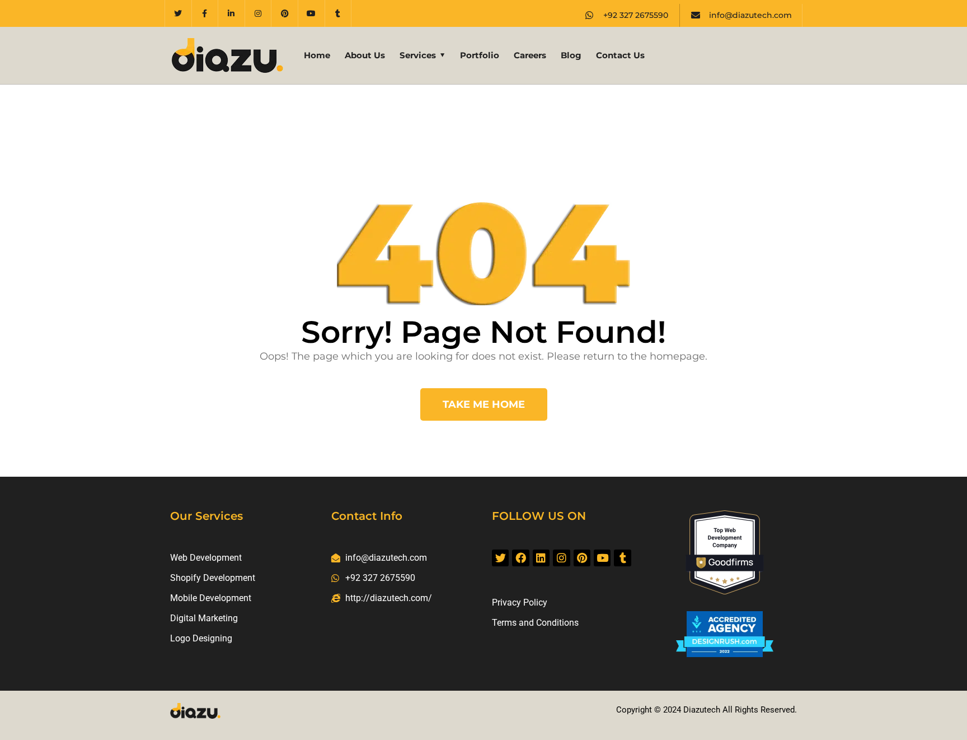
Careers (530, 55)
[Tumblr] (338, 13)
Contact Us (620, 55)
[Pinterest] (284, 13)
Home (317, 55)
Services (418, 55)
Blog (571, 55)
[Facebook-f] (205, 13)
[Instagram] (258, 13)
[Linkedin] (541, 558)
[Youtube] (311, 13)
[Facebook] (520, 558)
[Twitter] (178, 13)
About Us (365, 55)
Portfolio (479, 55)
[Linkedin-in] (231, 13)
